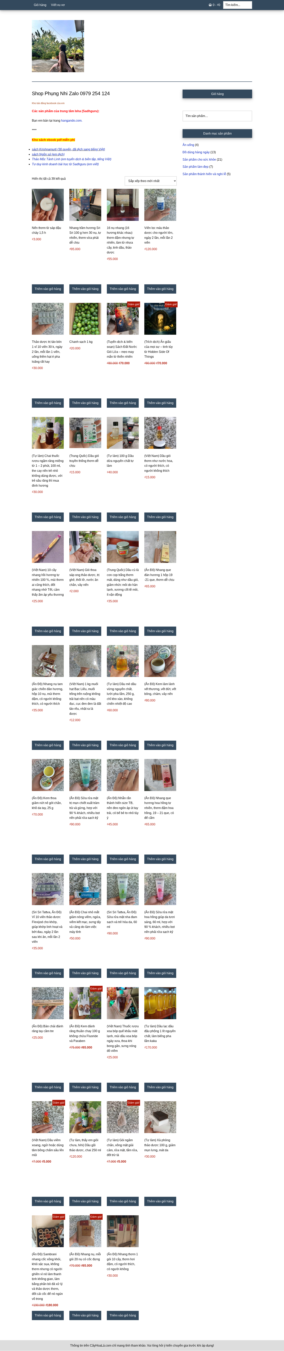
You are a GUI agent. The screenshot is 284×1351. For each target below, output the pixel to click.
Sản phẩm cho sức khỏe (199, 159)
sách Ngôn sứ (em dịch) (48, 154)
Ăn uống (188, 145)
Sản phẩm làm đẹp (195, 166)
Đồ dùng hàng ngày (196, 152)
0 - (216, 5)
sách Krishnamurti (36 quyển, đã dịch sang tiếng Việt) (68, 149)
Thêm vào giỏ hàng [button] (48, 289)
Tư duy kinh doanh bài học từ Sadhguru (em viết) (65, 164)
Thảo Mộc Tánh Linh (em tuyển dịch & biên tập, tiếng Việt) (71, 159)
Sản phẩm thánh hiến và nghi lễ (204, 174)
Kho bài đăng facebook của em (48, 103)
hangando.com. (71, 120)
